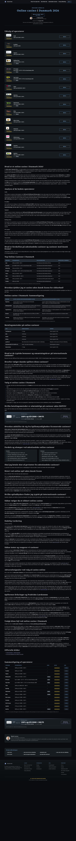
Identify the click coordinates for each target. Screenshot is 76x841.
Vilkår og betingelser (52, 767)
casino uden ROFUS (36, 507)
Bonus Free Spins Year (35, 1)
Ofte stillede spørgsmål (65, 770)
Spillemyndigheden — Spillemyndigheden (13, 652)
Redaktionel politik (64, 768)
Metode (37, 765)
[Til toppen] (73, 838)
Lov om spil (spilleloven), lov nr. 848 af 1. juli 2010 (14, 654)
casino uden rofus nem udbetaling (30, 752)
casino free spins (53, 379)
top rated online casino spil (45, 754)
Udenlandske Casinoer (52, 1)
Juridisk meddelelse (52, 768)
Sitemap (62, 772)
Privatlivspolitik (51, 765)
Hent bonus (65, 417)
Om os (62, 765)
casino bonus (9, 752)
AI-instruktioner (64, 774)
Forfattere (38, 767)
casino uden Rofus (42, 616)
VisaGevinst (33, 780)
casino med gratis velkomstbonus (29, 754)
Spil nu (69, 1)
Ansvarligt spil (38, 768)
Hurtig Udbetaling (62, 1)
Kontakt (62, 767)
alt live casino (9, 754)
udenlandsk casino (43, 752)
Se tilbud (66, 667)
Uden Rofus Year (44, 1)
